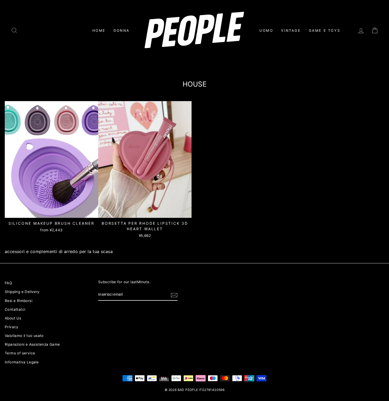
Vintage (291, 30)
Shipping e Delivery (22, 292)
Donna (122, 30)
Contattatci (15, 309)
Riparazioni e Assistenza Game (32, 344)
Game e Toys (324, 30)
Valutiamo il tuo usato (24, 336)
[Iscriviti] (174, 294)
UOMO (266, 30)
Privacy (12, 327)
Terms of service (20, 353)
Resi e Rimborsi (18, 301)
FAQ (8, 283)
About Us (13, 318)
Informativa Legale (22, 362)
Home (99, 30)
